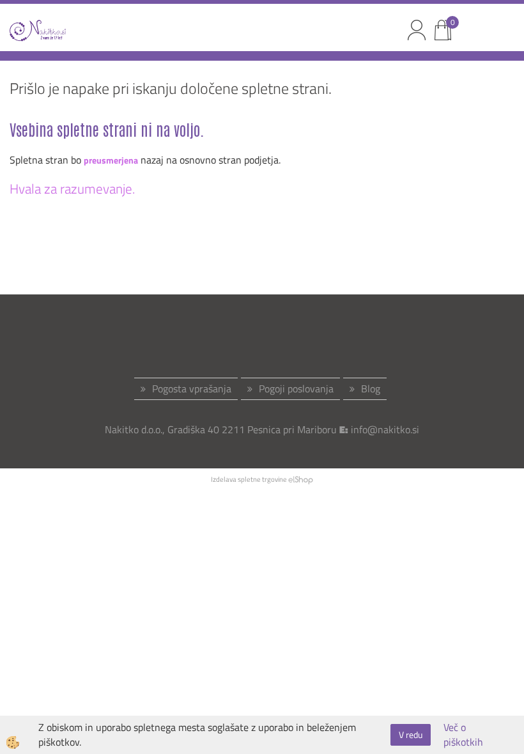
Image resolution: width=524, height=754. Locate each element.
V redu (410, 734)
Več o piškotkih (463, 735)
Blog (370, 388)
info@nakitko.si (385, 429)
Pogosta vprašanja (191, 388)
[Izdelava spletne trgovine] (300, 479)
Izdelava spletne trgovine (249, 479)
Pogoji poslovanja (296, 388)
